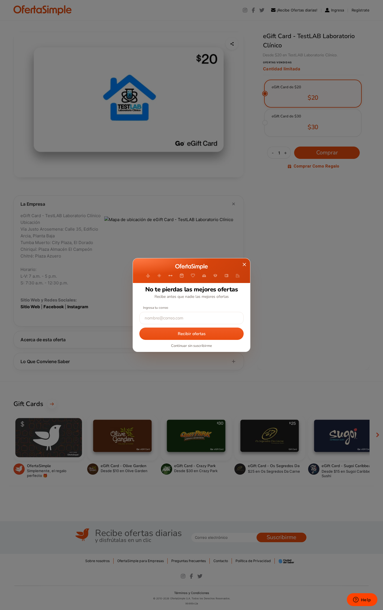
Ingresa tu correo (155, 307)
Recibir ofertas (192, 334)
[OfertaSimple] (191, 267)
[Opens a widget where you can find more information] (362, 600)
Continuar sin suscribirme (191, 345)
